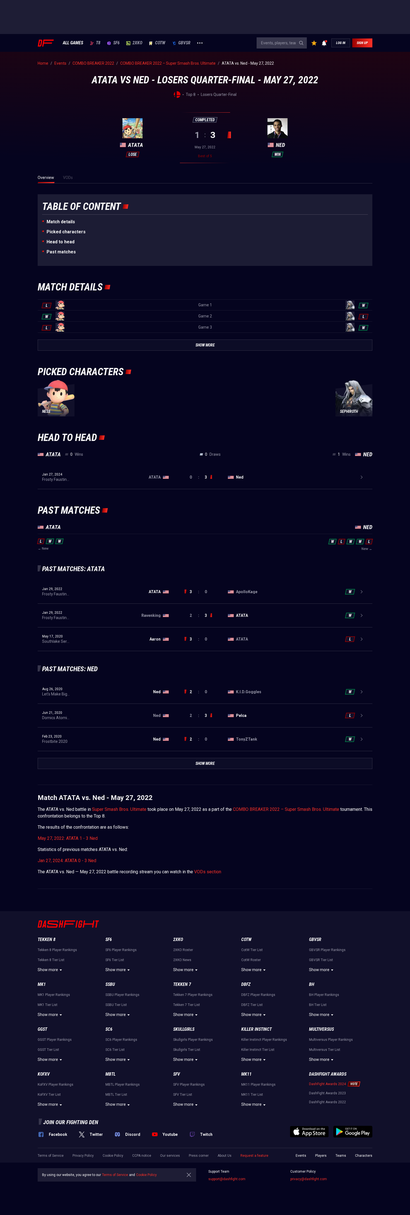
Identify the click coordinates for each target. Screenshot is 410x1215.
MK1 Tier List (47, 1005)
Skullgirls (183, 1029)
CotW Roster (251, 960)
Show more (48, 969)
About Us (224, 1156)
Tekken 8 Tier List (51, 960)
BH (311, 984)
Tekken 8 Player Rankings (57, 950)
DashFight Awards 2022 (327, 1102)
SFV (176, 1074)
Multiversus (321, 1029)
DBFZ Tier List (252, 1005)
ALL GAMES (73, 43)
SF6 (116, 43)
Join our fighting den (70, 1122)
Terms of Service (51, 1156)
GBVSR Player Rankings (327, 950)
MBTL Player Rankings (122, 1085)
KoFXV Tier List (49, 1095)
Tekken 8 (47, 939)
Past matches (61, 251)
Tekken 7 (182, 984)
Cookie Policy (113, 1156)
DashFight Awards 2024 (327, 1084)
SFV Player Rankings (189, 1085)
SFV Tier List (182, 1095)
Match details (61, 221)
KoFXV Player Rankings (55, 1085)
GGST (42, 1029)
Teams (341, 1156)
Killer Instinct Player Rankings (264, 1040)
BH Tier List (318, 1005)
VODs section (207, 871)
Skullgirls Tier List (186, 1050)
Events (301, 1156)
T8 (98, 43)
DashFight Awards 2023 (327, 1093)
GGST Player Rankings (55, 1040)
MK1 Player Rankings (54, 995)
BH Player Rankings (324, 995)
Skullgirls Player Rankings (193, 1040)
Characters (363, 1156)
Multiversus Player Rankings (331, 1040)
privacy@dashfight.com (308, 1179)
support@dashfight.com (226, 1179)
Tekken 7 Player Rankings (193, 995)
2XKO (137, 43)
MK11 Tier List (252, 1095)
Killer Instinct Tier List (257, 1050)
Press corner (199, 1156)
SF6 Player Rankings (121, 950)
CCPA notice (141, 1156)
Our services (170, 1156)
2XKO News (182, 960)
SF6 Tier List (114, 960)
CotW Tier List (252, 950)
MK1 (42, 984)
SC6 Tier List (115, 1050)
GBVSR (184, 43)
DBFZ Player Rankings (258, 995)
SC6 (108, 1029)
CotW (160, 43)
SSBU (110, 984)
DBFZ (245, 984)
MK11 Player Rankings (258, 1085)
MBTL (110, 1074)
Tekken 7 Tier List (186, 1005)
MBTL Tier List (116, 1095)
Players (321, 1156)
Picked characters (66, 231)
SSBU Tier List (116, 1005)
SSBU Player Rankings (122, 995)
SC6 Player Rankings (121, 1040)
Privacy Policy (83, 1156)
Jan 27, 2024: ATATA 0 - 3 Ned (67, 860)
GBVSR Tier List (321, 960)
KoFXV (44, 1074)
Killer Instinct (256, 1029)
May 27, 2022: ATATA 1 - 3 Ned (68, 838)
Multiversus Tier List (324, 1050)
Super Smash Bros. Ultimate (119, 809)
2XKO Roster (183, 950)
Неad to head (60, 241)
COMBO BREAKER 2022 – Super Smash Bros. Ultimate (286, 809)
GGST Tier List (48, 1050)
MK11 (246, 1074)
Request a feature (254, 1156)
